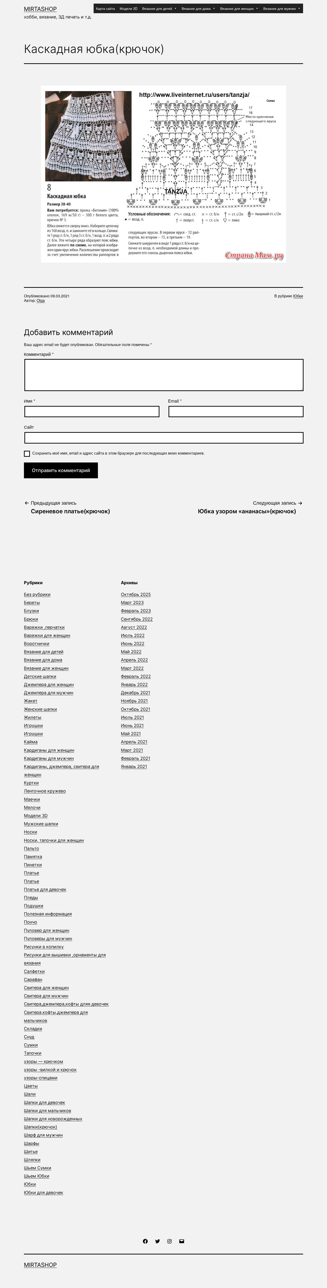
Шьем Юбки (36, 1175)
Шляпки (32, 1159)
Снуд (29, 1036)
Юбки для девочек (43, 1192)
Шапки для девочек (44, 1102)
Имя (29, 401)
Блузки (31, 610)
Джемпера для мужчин (48, 692)
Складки (33, 1028)
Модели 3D (128, 8)
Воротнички (36, 643)
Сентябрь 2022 (137, 619)
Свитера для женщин (46, 987)
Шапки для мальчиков (47, 1110)
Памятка (33, 856)
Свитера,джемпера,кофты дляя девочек (66, 1003)
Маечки (32, 799)
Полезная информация (48, 913)
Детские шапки (40, 676)
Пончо (30, 921)
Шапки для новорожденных (53, 1118)
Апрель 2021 (134, 741)
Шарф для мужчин (43, 1135)
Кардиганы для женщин (49, 750)
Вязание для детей (157, 8)
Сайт (29, 427)
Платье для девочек (45, 889)
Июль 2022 (133, 635)
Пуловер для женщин (46, 930)
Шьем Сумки (37, 1167)
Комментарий (39, 354)
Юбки (298, 296)
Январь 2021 (134, 766)
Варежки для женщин (47, 635)
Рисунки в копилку (44, 946)
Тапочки (32, 1053)
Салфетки (34, 971)
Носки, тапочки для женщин (54, 840)
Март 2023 (132, 602)
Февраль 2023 (136, 610)
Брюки (31, 619)
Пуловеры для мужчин (48, 938)
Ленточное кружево (45, 790)
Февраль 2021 (135, 758)
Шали (30, 1094)
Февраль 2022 (136, 676)
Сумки (31, 1044)
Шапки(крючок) (40, 1126)
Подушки (33, 905)
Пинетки (33, 864)
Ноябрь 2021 (134, 700)
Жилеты (32, 717)
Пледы (31, 897)
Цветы (31, 1085)
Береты (32, 602)
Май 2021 (131, 733)
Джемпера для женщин (49, 684)
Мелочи (32, 807)
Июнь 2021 (132, 725)
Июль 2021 (132, 717)
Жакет (31, 700)
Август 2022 (134, 627)
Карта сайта (105, 8)
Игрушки (33, 725)
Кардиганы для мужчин (49, 758)
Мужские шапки (41, 823)
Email (175, 401)
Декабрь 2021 (135, 692)
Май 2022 (131, 651)
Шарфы (31, 1143)
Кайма (31, 741)
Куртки (31, 782)
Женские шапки (40, 709)
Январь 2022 (134, 684)
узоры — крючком (43, 1061)
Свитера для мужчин (46, 995)
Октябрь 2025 (136, 594)
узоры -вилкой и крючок (50, 1069)
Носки (30, 831)
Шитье (31, 1151)
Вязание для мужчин (279, 8)
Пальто (31, 848)
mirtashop (40, 9)
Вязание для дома (196, 8)
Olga (41, 300)
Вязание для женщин (237, 8)
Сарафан (33, 979)
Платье (31, 872)
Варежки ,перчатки (44, 627)
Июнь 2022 (132, 643)
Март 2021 (132, 750)
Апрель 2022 (134, 659)
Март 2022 (132, 668)
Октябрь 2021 (135, 709)
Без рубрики (37, 594)
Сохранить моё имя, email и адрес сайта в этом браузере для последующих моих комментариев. (118, 453)
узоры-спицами (40, 1077)
